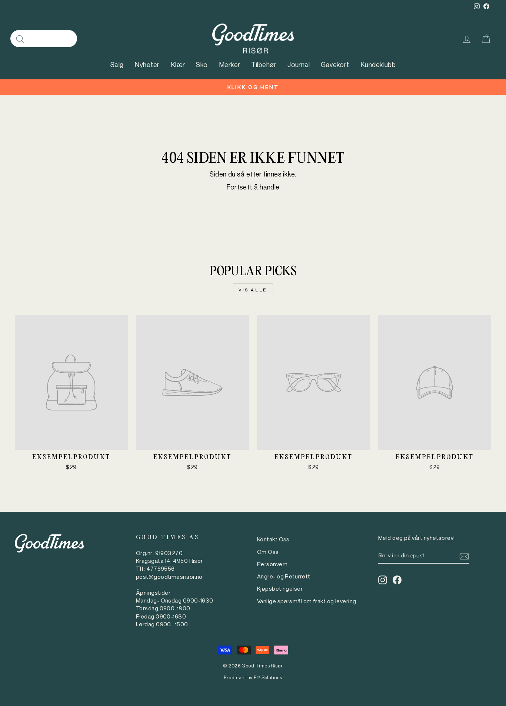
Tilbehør (263, 64)
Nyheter (146, 64)
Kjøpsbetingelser (280, 588)
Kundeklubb (378, 64)
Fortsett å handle (253, 187)
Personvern (272, 564)
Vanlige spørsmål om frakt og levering (306, 601)
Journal (298, 64)
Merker (229, 64)
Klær (178, 64)
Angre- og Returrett (283, 576)
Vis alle (253, 290)
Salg (117, 64)
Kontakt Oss (273, 539)
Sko (201, 64)
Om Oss (268, 551)
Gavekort (335, 64)
